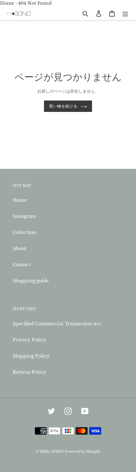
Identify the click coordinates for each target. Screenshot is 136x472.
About (19, 248)
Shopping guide (31, 281)
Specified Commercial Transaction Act (57, 324)
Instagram (24, 216)
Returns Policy (29, 372)
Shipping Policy (31, 356)
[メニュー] (125, 13)
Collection (24, 232)
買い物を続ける (63, 106)
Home (7, 3)
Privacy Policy (29, 340)
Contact (21, 264)
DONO (57, 451)
